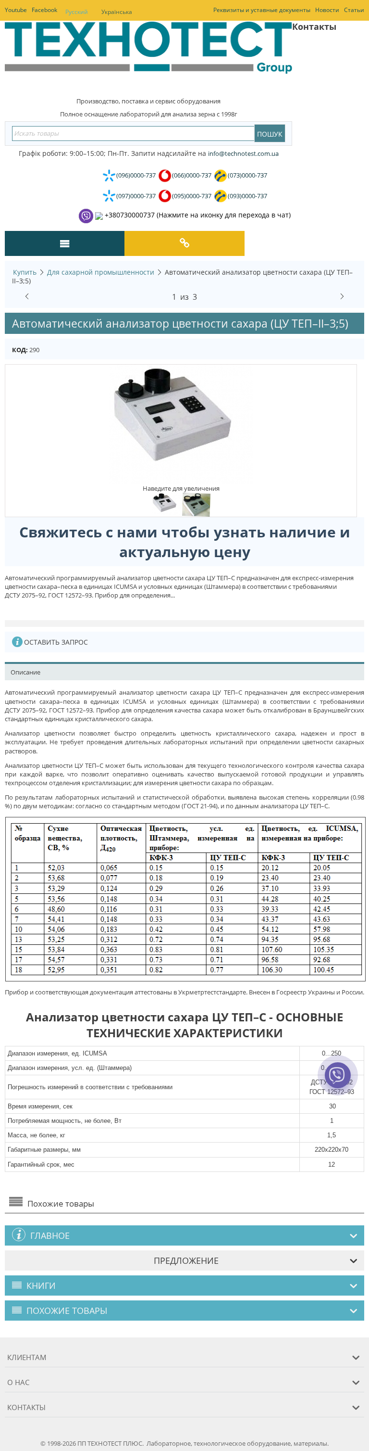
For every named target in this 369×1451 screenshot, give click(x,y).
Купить (25, 272)
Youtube (16, 10)
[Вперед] (342, 295)
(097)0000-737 (136, 195)
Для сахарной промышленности (100, 272)
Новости (327, 10)
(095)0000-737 (191, 195)
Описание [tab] (25, 672)
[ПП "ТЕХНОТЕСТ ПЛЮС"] (148, 55)
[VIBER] (337, 1081)
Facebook (44, 10)
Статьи (354, 10)
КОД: (20, 349)
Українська (116, 12)
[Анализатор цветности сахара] (196, 504)
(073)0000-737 (247, 175)
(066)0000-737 (191, 175)
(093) (247, 195)
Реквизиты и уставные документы (261, 10)
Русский (76, 12)
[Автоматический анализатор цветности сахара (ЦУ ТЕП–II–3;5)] (181, 424)
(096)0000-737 (136, 175)
